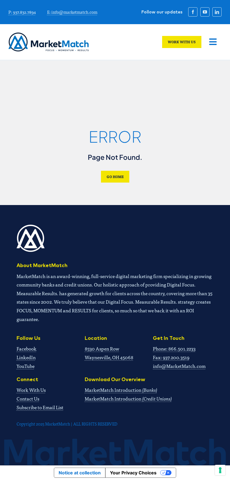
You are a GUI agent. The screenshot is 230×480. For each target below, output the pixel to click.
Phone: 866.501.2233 (174, 348)
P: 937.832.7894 (22, 11)
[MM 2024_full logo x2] (48, 35)
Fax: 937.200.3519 (171, 357)
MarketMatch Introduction (121, 389)
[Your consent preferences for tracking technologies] (220, 470)
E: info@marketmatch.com (72, 11)
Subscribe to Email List (40, 407)
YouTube (25, 366)
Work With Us (31, 389)
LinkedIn (26, 357)
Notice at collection (80, 473)
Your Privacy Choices (133, 473)
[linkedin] (217, 12)
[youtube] (205, 12)
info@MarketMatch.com (179, 366)
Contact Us (28, 398)
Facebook (26, 348)
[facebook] (192, 12)
